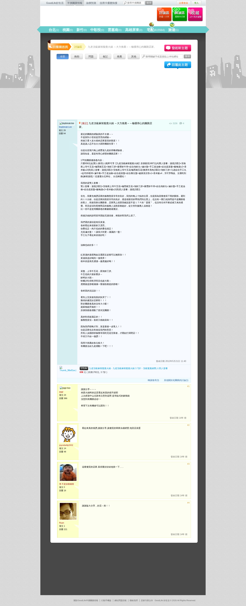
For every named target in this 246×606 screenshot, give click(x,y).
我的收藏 (196, 14)
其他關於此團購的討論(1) (176, 380)
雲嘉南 (114, 30)
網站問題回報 (120, 600)
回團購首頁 (59, 45)
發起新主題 (177, 48)
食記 (105, 56)
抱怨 (76, 56)
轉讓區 (180, 14)
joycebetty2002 (66, 445)
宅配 (156, 30)
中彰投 (97, 30)
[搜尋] (148, 3)
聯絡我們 (134, 600)
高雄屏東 (133, 30)
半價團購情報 (74, 3)
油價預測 (91, 3)
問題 (91, 56)
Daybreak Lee (65, 127)
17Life (84, 368)
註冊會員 (183, 3)
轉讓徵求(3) (153, 380)
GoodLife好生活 (55, 3)
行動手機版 (106, 600)
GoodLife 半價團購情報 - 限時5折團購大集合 (76, 15)
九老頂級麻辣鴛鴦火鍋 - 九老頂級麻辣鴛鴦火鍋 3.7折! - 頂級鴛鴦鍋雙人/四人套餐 (128, 368)
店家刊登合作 (147, 600)
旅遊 (173, 30)
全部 (62, 56)
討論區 (164, 14)
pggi (61, 392)
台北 (54, 30)
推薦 (119, 56)
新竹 (81, 30)
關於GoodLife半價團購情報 (86, 600)
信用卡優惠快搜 (108, 3)
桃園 (68, 30)
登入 (196, 3)
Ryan (61, 523)
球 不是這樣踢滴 (66, 484)
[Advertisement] (124, 85)
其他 (133, 56)
